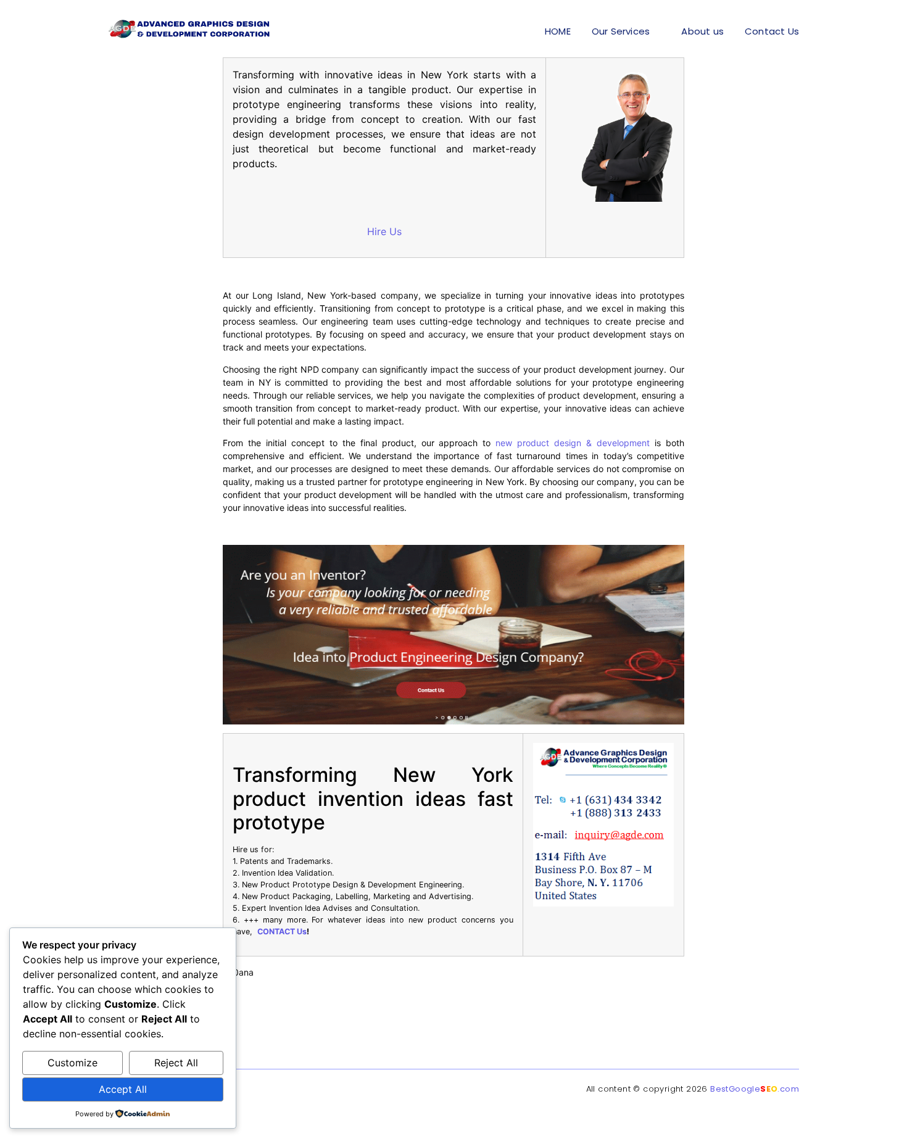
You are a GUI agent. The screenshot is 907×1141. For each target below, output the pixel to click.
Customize (72, 1062)
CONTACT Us (282, 931)
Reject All (176, 1062)
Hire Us (384, 231)
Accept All (123, 1089)
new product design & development (572, 443)
